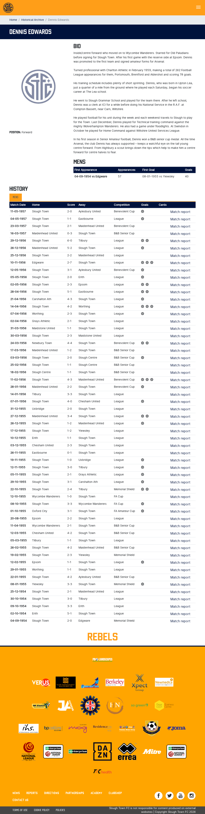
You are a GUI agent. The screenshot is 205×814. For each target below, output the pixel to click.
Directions (51, 793)
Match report (180, 212)
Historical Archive (32, 19)
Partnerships (75, 793)
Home (13, 19)
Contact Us (21, 800)
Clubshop (115, 793)
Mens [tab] (15, 197)
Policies (60, 810)
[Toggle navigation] (198, 6)
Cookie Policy (41, 810)
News (16, 793)
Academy (96, 793)
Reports (32, 793)
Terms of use (20, 810)
